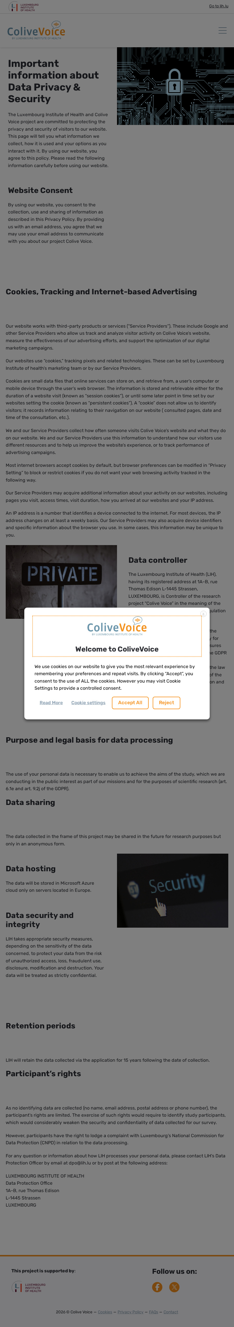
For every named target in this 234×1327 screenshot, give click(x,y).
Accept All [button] (130, 702)
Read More (51, 703)
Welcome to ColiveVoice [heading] (117, 649)
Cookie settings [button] (88, 703)
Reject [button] (166, 702)
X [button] (203, 614)
